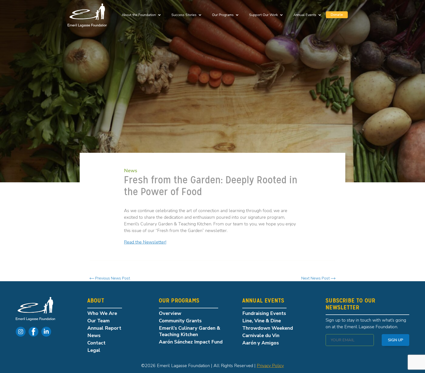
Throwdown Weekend (267, 328)
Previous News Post (112, 278)
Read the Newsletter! (145, 242)
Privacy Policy (270, 366)
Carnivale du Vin (260, 335)
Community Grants (180, 320)
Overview (170, 313)
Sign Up (395, 340)
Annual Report (104, 328)
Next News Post (316, 278)
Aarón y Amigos (260, 343)
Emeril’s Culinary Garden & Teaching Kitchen (189, 331)
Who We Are (102, 313)
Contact (96, 343)
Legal (93, 350)
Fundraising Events (264, 313)
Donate (337, 14)
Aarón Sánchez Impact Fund (191, 342)
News (130, 170)
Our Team (98, 320)
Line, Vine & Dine (261, 320)
